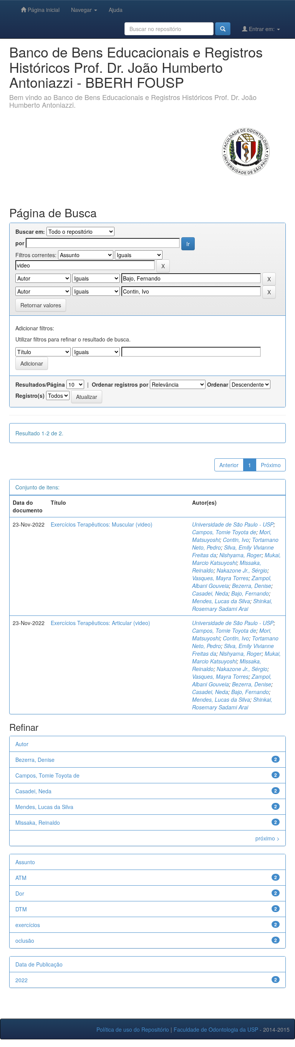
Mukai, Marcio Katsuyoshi (236, 558)
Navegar (82, 9)
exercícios (27, 925)
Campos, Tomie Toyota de (224, 532)
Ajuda (116, 9)
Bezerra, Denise (251, 585)
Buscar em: (30, 231)
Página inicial (43, 9)
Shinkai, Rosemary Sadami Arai (232, 604)
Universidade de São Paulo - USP (232, 524)
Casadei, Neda (210, 593)
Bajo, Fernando (250, 593)
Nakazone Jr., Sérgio (242, 570)
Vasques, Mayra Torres (220, 578)
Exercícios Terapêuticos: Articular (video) (100, 623)
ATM (21, 877)
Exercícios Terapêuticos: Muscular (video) (101, 524)
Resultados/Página (40, 384)
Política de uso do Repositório (132, 1029)
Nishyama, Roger (240, 555)
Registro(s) (30, 395)
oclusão (24, 940)
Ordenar (217, 384)
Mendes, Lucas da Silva (221, 601)
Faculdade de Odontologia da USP (216, 1029)
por (19, 243)
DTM (21, 909)
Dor (19, 893)
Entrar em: (261, 29)
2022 (21, 980)
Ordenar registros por (120, 384)
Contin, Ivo (236, 539)
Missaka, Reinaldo (37, 822)
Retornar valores (40, 305)
